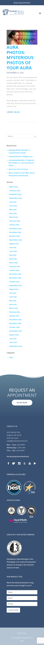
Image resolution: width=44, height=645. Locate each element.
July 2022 (12, 247)
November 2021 (15, 278)
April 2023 (13, 213)
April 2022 (13, 259)
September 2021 (15, 285)
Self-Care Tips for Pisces (18, 169)
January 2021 (14, 316)
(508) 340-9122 (12, 438)
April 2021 (13, 304)
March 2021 (13, 308)
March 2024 (13, 187)
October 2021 (14, 282)
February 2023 (14, 221)
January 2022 (14, 270)
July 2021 (12, 293)
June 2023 (13, 206)
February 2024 (14, 191)
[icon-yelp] (25, 463)
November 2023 (15, 194)
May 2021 (12, 301)
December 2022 (15, 228)
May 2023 (12, 209)
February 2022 (14, 266)
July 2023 (12, 202)
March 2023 (13, 217)
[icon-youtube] (30, 463)
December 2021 (15, 274)
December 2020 (15, 320)
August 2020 (14, 335)
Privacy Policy (22, 633)
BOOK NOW (22, 403)
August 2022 (14, 244)
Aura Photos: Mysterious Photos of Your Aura (20, 57)
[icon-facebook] (9, 463)
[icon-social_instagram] (20, 463)
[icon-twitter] (14, 463)
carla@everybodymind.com (17, 441)
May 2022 (12, 255)
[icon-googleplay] (35, 463)
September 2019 (15, 346)
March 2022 (13, 263)
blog (17, 112)
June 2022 (13, 251)
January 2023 (14, 225)
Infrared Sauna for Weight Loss (21, 156)
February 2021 (14, 312)
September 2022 (15, 240)
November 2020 (15, 323)
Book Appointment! (22, 3)
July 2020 (12, 339)
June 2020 (13, 342)
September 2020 (15, 331)
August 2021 (14, 289)
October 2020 (14, 327)
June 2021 (13, 297)
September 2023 (15, 198)
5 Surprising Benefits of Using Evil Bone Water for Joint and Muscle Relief (21, 162)
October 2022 (14, 236)
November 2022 (15, 232)
